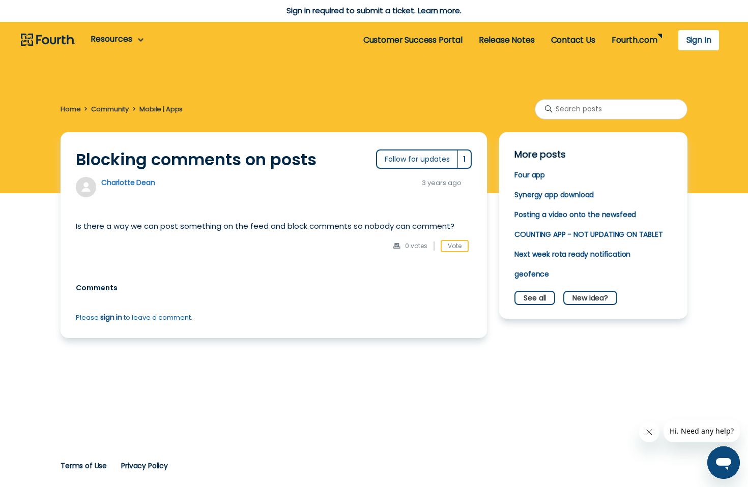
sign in (111, 317)
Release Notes (507, 40)
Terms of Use (84, 466)
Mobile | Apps (161, 109)
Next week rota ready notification (572, 254)
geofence (531, 274)
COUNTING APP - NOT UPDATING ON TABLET (588, 234)
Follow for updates (417, 159)
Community (110, 109)
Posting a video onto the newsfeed (575, 214)
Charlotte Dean (128, 182)
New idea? (590, 298)
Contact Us (573, 40)
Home (70, 109)
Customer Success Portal (413, 40)
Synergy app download (554, 195)
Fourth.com (634, 40)
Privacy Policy (144, 466)
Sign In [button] (698, 40)
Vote (455, 245)
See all (535, 298)
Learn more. (439, 10)
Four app (529, 175)
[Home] (48, 40)
